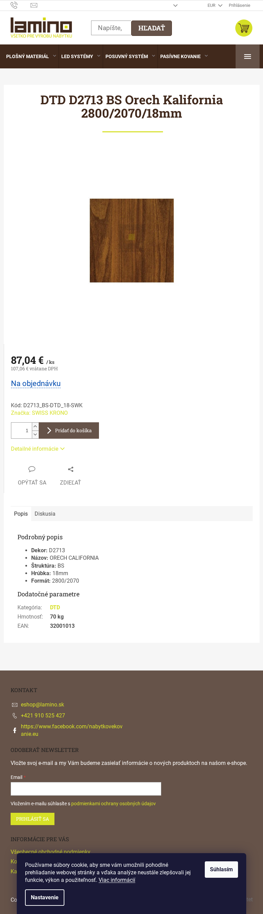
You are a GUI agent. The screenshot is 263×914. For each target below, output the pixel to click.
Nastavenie (45, 897)
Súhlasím (221, 869)
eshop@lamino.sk (42, 704)
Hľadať (151, 28)
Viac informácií (117, 880)
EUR (212, 5)
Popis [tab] (21, 514)
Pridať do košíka (73, 430)
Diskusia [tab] (45, 514)
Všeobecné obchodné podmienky (50, 852)
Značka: (39, 413)
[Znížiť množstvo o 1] (35, 434)
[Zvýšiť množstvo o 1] (35, 426)
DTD (55, 607)
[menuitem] (31, 56)
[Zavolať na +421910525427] (21, 5)
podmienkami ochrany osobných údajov (113, 803)
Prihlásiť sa (32, 819)
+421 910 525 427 (43, 715)
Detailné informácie (34, 449)
